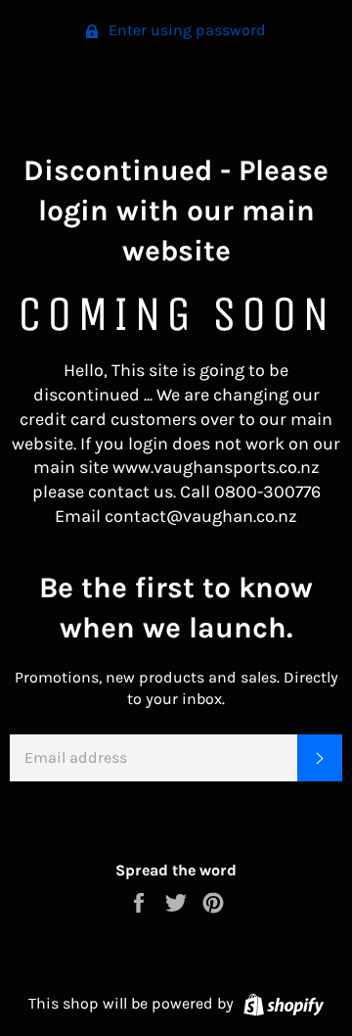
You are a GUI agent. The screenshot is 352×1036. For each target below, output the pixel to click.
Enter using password (185, 30)
